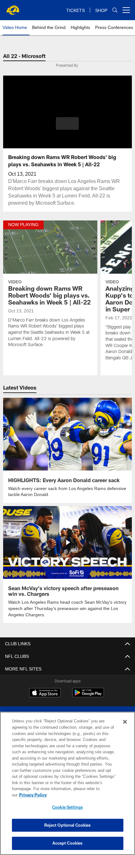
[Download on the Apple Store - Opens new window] (44, 692)
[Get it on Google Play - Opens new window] (88, 695)
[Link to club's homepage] (12, 8)
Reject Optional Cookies (67, 825)
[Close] (125, 728)
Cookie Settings (67, 807)
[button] (67, 123)
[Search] (114, 10)
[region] (67, 786)
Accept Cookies (67, 843)
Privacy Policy (81, 794)
